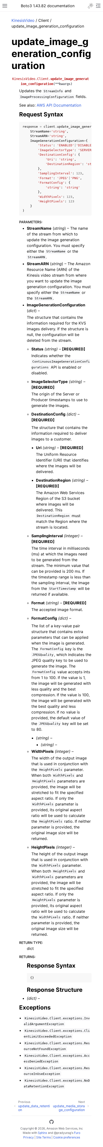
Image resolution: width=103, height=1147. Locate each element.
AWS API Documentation (59, 105)
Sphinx (42, 1133)
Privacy (28, 1137)
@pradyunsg (62, 1133)
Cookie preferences (66, 1137)
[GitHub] (51, 1122)
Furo (77, 1133)
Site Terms (43, 1137)
